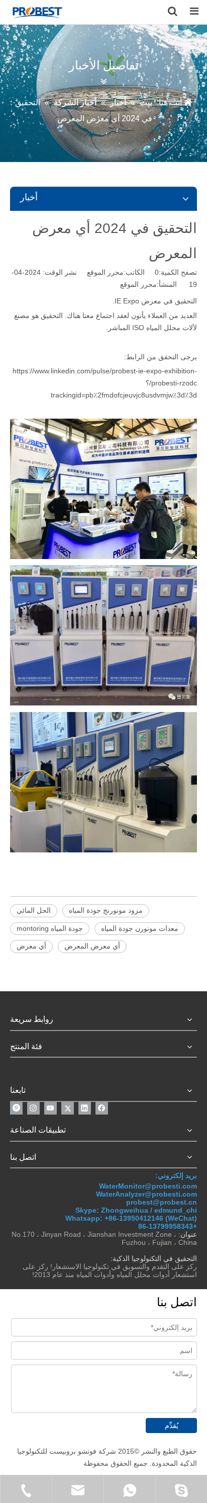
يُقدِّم (171, 1425)
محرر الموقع (138, 284)
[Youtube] (50, 1108)
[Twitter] (67, 1108)
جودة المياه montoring (50, 928)
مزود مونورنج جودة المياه (106, 910)
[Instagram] (33, 1108)
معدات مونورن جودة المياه (139, 928)
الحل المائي (34, 910)
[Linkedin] (84, 1108)
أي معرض (31, 946)
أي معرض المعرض (92, 946)
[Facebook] (101, 1108)
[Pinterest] (16, 1108)
